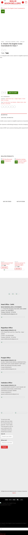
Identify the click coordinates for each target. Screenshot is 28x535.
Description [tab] (4, 114)
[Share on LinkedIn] (14, 107)
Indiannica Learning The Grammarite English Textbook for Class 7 (20, 264)
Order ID (3, 433)
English (22, 41)
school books (7, 103)
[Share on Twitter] (7, 107)
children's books (20, 102)
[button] (2, 2)
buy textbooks (13, 102)
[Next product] (2, 50)
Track (4, 447)
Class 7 (12, 98)
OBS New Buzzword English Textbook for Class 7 (7, 263)
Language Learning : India (12, 41)
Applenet (14, 492)
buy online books (6, 102)
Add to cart (13, 92)
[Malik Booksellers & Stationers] (12, 2)
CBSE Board (8, 98)
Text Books (6, 100)
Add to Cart (2, 534)
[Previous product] (5, 50)
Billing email (4, 440)
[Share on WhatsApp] (2, 107)
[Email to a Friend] (9, 107)
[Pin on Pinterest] (12, 107)
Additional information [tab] (7, 117)
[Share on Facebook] (5, 107)
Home (2, 41)
